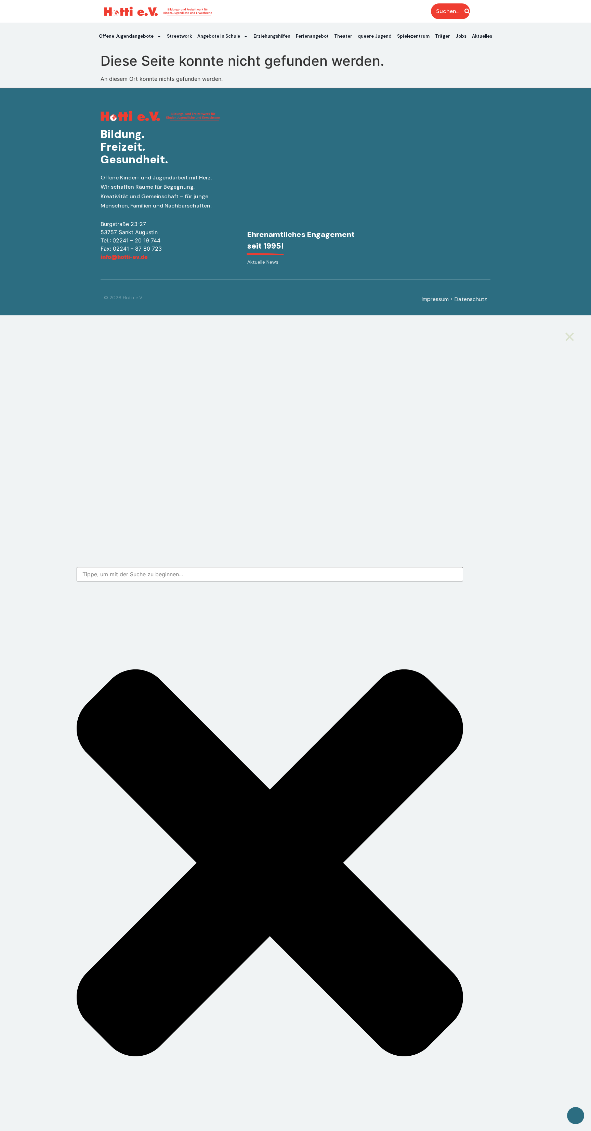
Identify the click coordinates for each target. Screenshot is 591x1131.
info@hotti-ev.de (124, 256)
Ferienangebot (312, 36)
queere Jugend (375, 36)
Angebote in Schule (218, 36)
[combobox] (270, 574)
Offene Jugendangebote (126, 36)
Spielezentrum (413, 36)
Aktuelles (482, 36)
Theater (343, 36)
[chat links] (575, 1115)
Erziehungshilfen (271, 36)
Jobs (461, 36)
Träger (442, 36)
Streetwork (179, 36)
